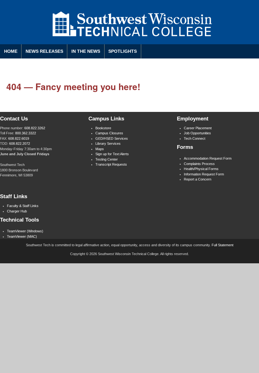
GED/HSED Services (111, 138)
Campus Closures (109, 133)
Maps (99, 149)
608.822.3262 (34, 128)
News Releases (44, 51)
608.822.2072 (19, 143)
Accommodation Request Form (208, 158)
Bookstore (103, 128)
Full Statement (222, 245)
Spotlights (122, 51)
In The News (85, 51)
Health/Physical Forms (201, 169)
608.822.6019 (18, 138)
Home (10, 51)
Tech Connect (194, 138)
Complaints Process (199, 164)
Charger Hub (17, 211)
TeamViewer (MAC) (22, 236)
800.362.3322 (25, 133)
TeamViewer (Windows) (25, 231)
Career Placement (198, 128)
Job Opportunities (197, 133)
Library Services (108, 143)
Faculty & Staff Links (23, 206)
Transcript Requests (111, 164)
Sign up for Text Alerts (112, 154)
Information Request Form (204, 174)
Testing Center (106, 159)
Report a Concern (197, 179)
